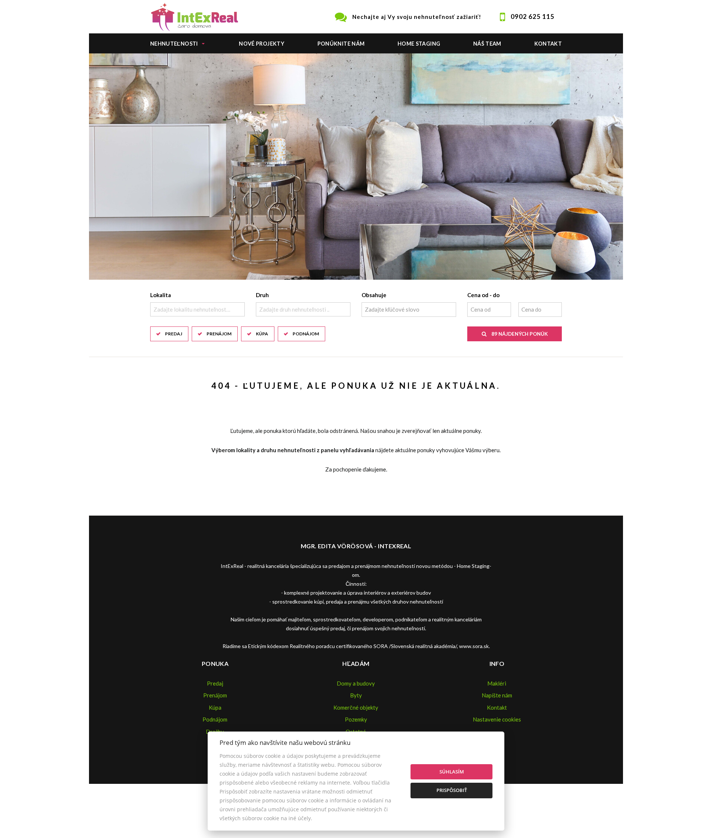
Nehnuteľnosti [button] (174, 43)
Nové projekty (261, 43)
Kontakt (548, 43)
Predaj (173, 333)
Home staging (419, 43)
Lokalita (160, 295)
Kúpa (262, 333)
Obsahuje (374, 295)
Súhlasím (451, 771)
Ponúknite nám (341, 43)
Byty (356, 695)
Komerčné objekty (355, 707)
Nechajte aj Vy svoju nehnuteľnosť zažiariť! (416, 16)
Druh (262, 295)
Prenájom (219, 333)
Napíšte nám (497, 695)
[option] (356, 166)
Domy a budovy (356, 683)
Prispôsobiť (451, 790)
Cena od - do (483, 295)
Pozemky (356, 719)
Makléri (496, 683)
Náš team (487, 43)
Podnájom (306, 333)
